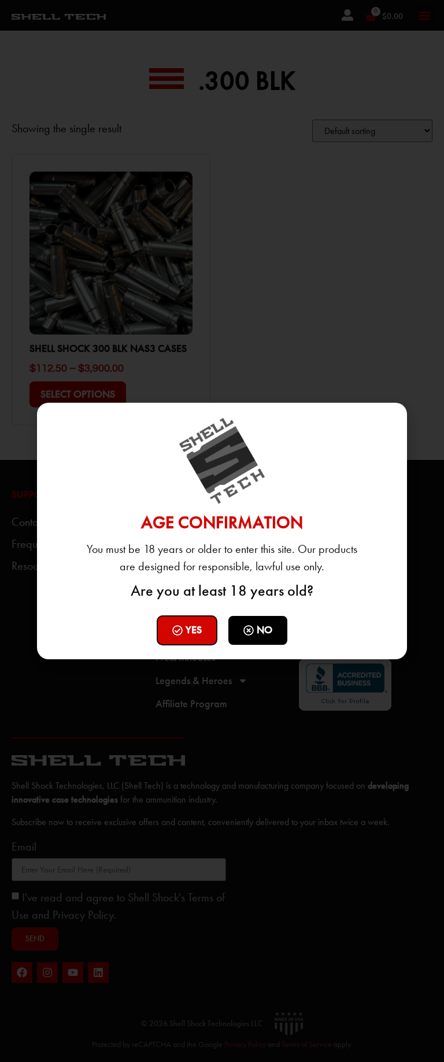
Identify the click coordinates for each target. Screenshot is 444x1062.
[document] (222, 531)
